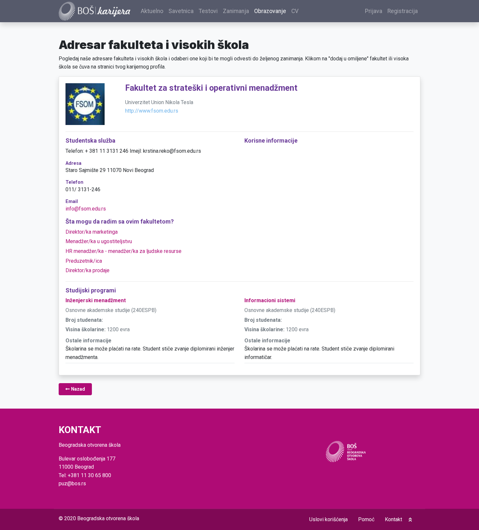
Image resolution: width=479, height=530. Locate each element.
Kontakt (393, 519)
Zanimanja (236, 11)
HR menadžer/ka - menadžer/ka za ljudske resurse (123, 251)
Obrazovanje (270, 11)
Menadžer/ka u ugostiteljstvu (98, 241)
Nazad (77, 389)
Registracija (402, 11)
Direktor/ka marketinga (91, 232)
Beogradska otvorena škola (108, 518)
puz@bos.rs (72, 483)
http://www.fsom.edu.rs (151, 111)
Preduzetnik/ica (83, 261)
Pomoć (366, 519)
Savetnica (181, 11)
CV (294, 11)
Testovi (208, 11)
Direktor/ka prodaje (87, 270)
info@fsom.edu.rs (85, 209)
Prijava (373, 11)
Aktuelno (152, 11)
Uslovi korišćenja (328, 519)
